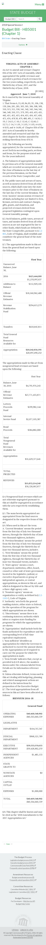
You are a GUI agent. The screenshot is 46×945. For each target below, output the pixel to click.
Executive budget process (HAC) (22, 863)
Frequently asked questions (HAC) (22, 880)
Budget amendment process (22, 877)
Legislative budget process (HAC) (22, 860)
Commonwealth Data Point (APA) (22, 866)
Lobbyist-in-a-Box (26, 930)
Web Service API (29, 901)
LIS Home (15, 930)
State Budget (23, 12)
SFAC (31, 889)
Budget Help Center (23, 904)
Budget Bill (10, 19)
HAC (27, 889)
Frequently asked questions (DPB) (22, 868)
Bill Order (6, 38)
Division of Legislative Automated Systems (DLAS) (27, 936)
